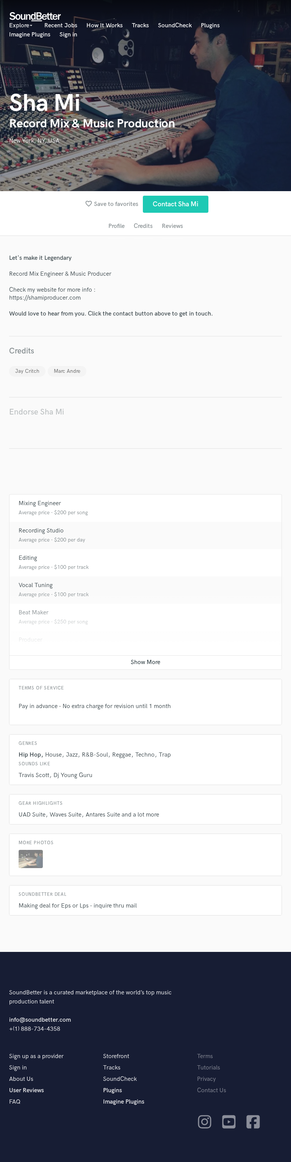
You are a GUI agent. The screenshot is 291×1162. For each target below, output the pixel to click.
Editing (28, 558)
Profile (116, 226)
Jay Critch (27, 371)
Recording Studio (41, 530)
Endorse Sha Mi (36, 412)
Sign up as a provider (36, 1056)
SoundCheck (175, 25)
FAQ (14, 1101)
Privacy (206, 1079)
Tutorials (208, 1067)
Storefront (116, 1056)
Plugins (210, 25)
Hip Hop (30, 754)
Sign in (68, 34)
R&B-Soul (95, 754)
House (53, 754)
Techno (145, 754)
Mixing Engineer (40, 503)
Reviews (172, 226)
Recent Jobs (60, 25)
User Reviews (26, 1090)
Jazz (72, 754)
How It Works (104, 25)
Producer (30, 640)
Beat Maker (33, 612)
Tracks (140, 25)
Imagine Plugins (29, 34)
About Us (21, 1079)
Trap (165, 754)
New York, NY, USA (34, 140)
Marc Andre (67, 371)
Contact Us (211, 1090)
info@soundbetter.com (40, 1020)
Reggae (121, 754)
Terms (205, 1056)
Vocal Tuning (36, 585)
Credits (143, 226)
